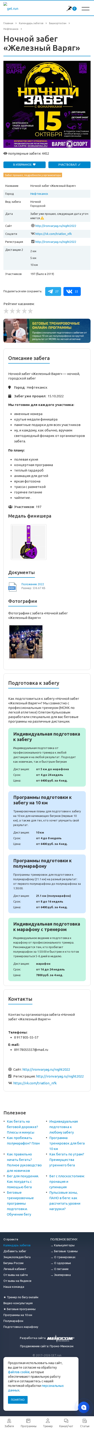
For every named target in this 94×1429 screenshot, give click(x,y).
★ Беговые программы (19, 1309)
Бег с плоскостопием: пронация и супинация (67, 1181)
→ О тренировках (63, 1257)
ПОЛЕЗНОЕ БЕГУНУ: (64, 1239)
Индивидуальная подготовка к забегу (47, 757)
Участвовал (67, 164)
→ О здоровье (60, 1263)
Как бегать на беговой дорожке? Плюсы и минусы (22, 1126)
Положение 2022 (32, 584)
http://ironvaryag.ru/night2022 (55, 225)
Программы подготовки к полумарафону (47, 883)
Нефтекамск (39, 193)
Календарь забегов (17, 1245)
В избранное (22, 164)
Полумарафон (13, 1320)
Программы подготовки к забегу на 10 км (47, 820)
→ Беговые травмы (64, 1251)
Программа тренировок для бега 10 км (67, 1143)
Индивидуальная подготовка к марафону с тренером (47, 949)
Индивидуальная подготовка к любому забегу (63, 1126)
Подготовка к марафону (20, 1326)
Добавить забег (14, 1251)
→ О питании (59, 1268)
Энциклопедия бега (17, 1257)
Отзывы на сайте (15, 1274)
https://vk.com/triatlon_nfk (53, 233)
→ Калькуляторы (62, 1245)
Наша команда (13, 1286)
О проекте (10, 1239)
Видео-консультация (18, 1303)
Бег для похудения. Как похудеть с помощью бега (23, 1181)
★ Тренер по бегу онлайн (20, 1297)
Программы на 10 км (17, 1314)
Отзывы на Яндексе (17, 1280)
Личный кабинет (14, 1268)
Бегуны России (13, 1263)
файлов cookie (19, 1372)
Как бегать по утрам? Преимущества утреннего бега (66, 1159)
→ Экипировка (60, 1274)
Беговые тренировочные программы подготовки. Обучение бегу (20, 1203)
